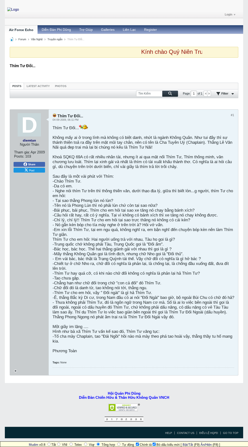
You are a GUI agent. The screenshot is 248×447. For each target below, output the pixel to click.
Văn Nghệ (37, 39)
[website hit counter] (124, 420)
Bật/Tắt (188, 445)
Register (150, 30)
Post (31, 170)
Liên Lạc (129, 30)
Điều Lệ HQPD (208, 432)
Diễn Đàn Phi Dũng (56, 30)
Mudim (33, 445)
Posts (16, 86)
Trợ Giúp (86, 30)
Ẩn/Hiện (206, 445)
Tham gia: (22, 152)
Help (168, 432)
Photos (60, 86)
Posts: (19, 156)
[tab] (17, 86)
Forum (22, 39)
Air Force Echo (21, 30)
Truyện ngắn (54, 39)
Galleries (108, 30)
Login (228, 14)
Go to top (230, 432)
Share (31, 164)
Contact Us (185, 432)
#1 (232, 115)
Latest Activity (38, 86)
